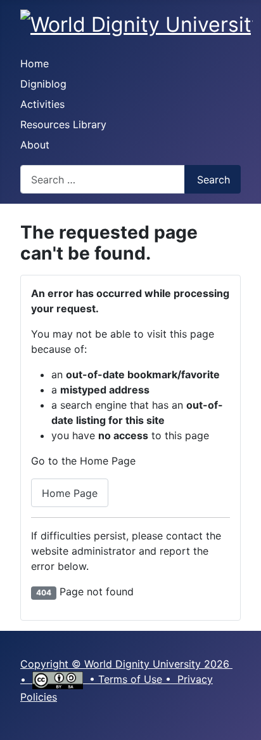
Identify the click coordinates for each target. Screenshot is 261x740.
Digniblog (43, 83)
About (34, 144)
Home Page (70, 493)
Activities (42, 104)
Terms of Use (130, 679)
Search (213, 179)
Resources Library (63, 124)
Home (34, 63)
